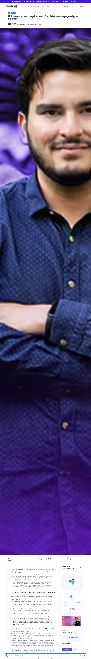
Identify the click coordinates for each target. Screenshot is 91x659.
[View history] (79, 655)
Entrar (81, 6)
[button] (65, 6)
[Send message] (82, 655)
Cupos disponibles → (74, 1)
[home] (11, 6)
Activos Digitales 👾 (72, 632)
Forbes (15, 23)
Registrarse (74, 6)
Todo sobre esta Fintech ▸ (71, 637)
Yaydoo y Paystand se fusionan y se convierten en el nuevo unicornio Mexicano (71, 628)
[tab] (67, 649)
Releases (64, 632)
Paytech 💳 (78, 602)
